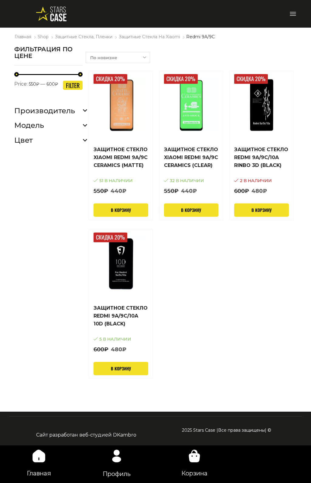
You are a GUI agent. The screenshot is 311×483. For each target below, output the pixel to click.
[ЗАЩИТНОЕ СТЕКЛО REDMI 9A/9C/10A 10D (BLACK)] (121, 329)
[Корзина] (194, 456)
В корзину (121, 210)
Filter (73, 85)
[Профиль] (116, 456)
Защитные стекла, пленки (83, 36)
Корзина (194, 473)
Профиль (117, 474)
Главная (23, 36)
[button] (293, 14)
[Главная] (38, 456)
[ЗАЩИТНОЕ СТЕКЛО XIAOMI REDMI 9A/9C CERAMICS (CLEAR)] (191, 170)
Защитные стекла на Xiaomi (149, 36)
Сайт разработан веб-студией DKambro (86, 435)
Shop (43, 36)
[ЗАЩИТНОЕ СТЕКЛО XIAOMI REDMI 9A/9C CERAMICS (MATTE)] (121, 170)
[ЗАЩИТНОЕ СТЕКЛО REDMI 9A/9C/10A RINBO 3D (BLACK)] (261, 170)
